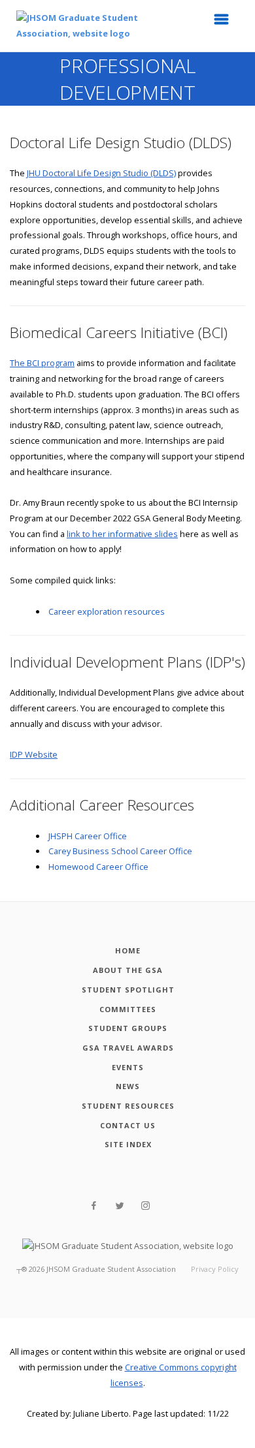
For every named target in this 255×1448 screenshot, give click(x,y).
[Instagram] (145, 1206)
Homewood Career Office (98, 866)
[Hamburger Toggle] (225, 23)
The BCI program (42, 363)
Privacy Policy (215, 1269)
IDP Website (34, 754)
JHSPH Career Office (87, 836)
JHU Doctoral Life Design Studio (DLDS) (101, 173)
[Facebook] (94, 1206)
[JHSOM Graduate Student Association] (85, 26)
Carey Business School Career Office (120, 851)
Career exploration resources (106, 611)
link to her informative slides (122, 534)
